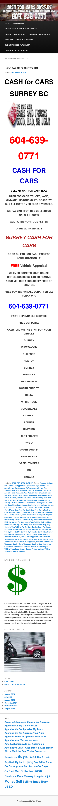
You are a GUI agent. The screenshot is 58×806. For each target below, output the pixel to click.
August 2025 (9, 700)
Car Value (18, 507)
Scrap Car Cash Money (22, 529)
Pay (44, 524)
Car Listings (42, 505)
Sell (33, 529)
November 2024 (10, 705)
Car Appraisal (19, 502)
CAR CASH (8, 681)
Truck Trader (23, 539)
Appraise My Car (10, 488)
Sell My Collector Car (32, 532)
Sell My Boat (9, 532)
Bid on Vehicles (10, 497)
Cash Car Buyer (37, 510)
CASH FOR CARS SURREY (22, 483)
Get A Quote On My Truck (28, 519)
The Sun (29, 534)
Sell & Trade (40, 529)
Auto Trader (23, 495)
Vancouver (48, 541)
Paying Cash (37, 527)
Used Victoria (18, 541)
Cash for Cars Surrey (24, 512)
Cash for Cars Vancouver (43, 512)
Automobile (33, 495)
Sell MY (48, 529)
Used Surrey (43, 539)
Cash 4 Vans (9, 510)
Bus (45, 497)
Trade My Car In (44, 534)
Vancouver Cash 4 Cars (13, 544)
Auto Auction (29, 493)
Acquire (43, 483)
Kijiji (6, 522)
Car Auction (30, 502)
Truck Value (33, 539)
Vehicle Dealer (25, 549)
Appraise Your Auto (11, 490)
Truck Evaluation (10, 539)
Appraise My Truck (25, 488)
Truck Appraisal (32, 536)
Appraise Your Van (11, 493)
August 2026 (9, 694)
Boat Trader (21, 497)
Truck (23, 536)
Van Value (40, 541)
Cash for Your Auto (29, 515)
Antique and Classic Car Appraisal (31, 721)
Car (12, 502)
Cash (25, 507)
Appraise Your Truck (43, 490)
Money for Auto (10, 524)
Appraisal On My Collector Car (37, 485)
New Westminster (35, 524)
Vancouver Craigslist (22, 546)
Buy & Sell (8, 500)
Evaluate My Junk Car (21, 517)
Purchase (46, 527)
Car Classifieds (10, 505)
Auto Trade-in (13, 495)
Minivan (44, 522)
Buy (49, 497)
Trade (35, 534)
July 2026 (8, 697)
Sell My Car (19, 532)
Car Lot (50, 505)
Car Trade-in (9, 507)
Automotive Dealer (45, 495)
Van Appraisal (30, 541)
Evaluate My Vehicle (38, 517)
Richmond (8, 529)
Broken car (31, 497)
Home (7, 23)
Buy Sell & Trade (44, 500)
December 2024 (10, 703)
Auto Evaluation (41, 493)
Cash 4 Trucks (43, 507)
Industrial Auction (45, 519)
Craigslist (41, 515)
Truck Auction (44, 536)
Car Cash (48, 502)
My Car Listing (22, 524)
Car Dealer (32, 505)
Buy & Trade (18, 500)
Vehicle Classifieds (11, 549)
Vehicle (33, 546)
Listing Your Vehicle (32, 522)
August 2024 (9, 708)
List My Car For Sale (16, 522)
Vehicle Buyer (42, 546)
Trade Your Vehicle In (12, 536)
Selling (44, 532)
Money (49, 522)
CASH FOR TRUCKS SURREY (16, 50)
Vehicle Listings (38, 549)
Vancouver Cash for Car (32, 544)
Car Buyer (40, 502)
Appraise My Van (39, 488)
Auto (21, 493)
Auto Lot (26, 743)
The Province (20, 534)
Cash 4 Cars (32, 507)
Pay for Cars (26, 527)
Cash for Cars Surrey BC (21, 68)
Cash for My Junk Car (12, 515)
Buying (7, 502)
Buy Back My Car (30, 500)
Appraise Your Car (27, 490)
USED (8, 786)
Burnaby (39, 497)
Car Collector (22, 505)
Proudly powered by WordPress (29, 801)
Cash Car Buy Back (22, 510)
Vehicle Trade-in (18, 551)
